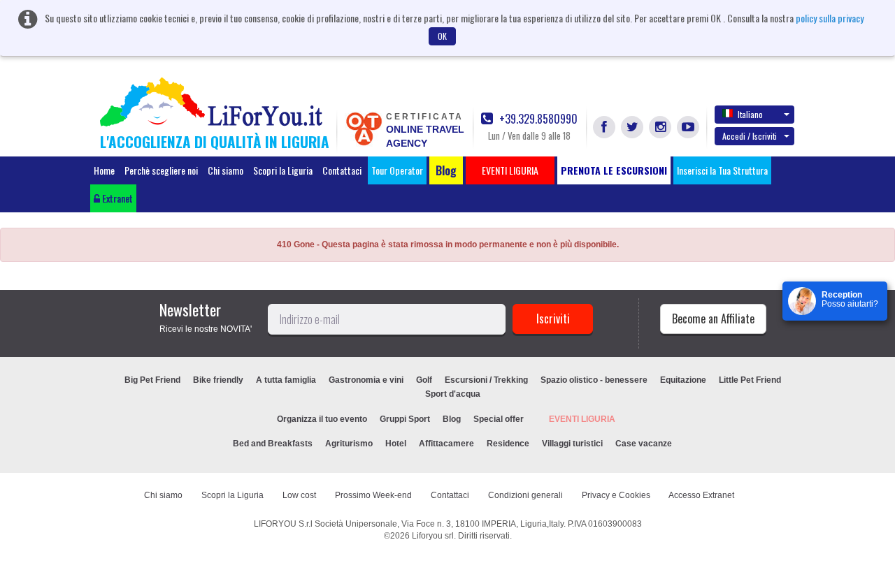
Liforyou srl (433, 536)
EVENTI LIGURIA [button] (510, 170)
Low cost (299, 495)
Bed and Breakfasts (273, 443)
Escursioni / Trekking (486, 380)
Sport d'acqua (452, 394)
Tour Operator (397, 170)
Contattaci (341, 170)
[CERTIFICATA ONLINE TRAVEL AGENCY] (363, 127)
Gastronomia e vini (366, 380)
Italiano (750, 114)
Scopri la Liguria (283, 170)
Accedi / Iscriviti (749, 136)
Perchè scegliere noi (161, 170)
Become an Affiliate (713, 318)
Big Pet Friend (152, 380)
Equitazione (683, 380)
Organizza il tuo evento (322, 419)
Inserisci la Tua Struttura (722, 170)
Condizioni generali (525, 495)
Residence (508, 443)
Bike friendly (218, 380)
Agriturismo (349, 443)
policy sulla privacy (830, 17)
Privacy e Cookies (616, 495)
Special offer (498, 419)
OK (442, 36)
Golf (424, 380)
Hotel (395, 443)
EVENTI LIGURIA (582, 419)
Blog (452, 419)
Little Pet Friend (750, 380)
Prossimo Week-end (373, 495)
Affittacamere (446, 443)
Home (104, 170)
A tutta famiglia (286, 380)
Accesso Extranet (701, 495)
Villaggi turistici (572, 443)
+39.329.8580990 (537, 119)
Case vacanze (643, 443)
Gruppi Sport (405, 419)
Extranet (116, 198)
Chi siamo (225, 170)
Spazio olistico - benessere (593, 380)
